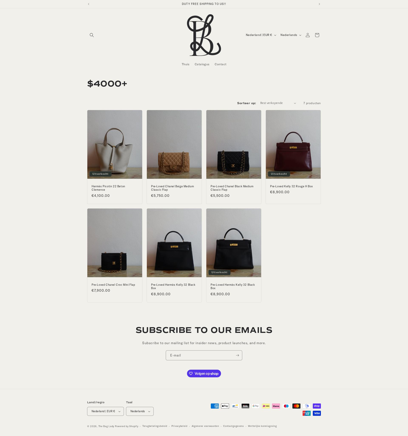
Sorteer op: (246, 103)
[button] (91, 35)
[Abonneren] (237, 355)
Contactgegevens (233, 426)
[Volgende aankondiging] (319, 4)
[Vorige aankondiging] (88, 4)
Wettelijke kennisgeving (262, 426)
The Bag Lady (106, 426)
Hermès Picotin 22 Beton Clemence (108, 187)
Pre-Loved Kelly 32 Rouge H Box (291, 186)
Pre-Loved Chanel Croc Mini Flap (113, 284)
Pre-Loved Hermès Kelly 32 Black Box (173, 286)
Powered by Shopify (126, 426)
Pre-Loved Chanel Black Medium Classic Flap (232, 187)
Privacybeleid (179, 426)
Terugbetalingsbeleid (154, 426)
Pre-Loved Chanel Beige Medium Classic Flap (172, 187)
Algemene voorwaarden (205, 426)
